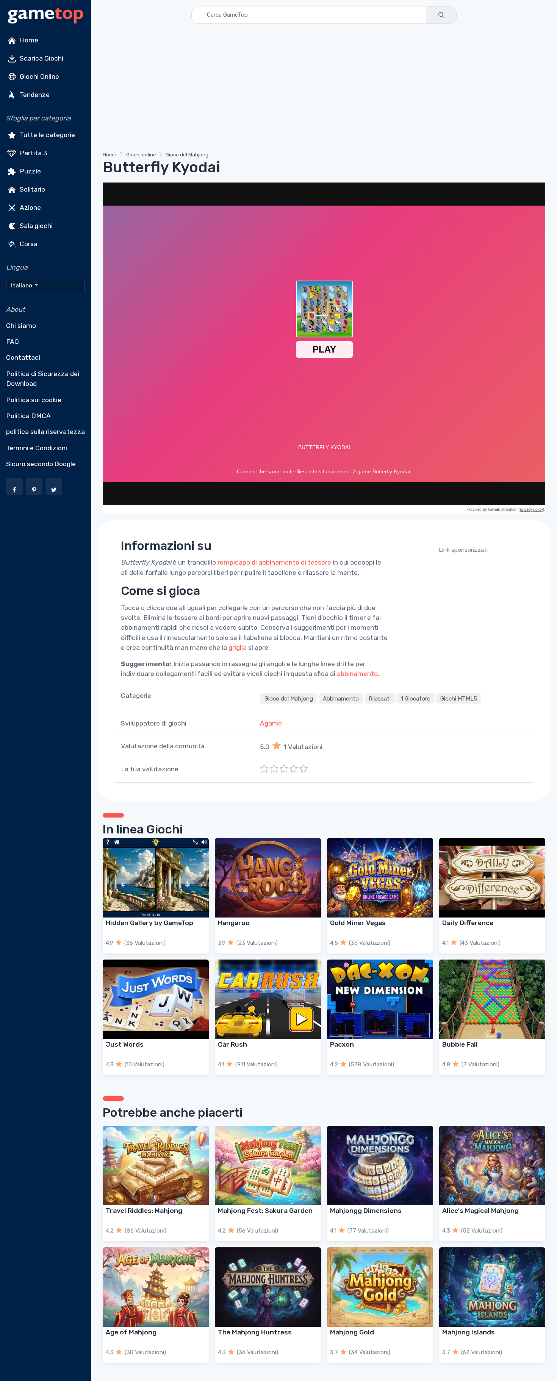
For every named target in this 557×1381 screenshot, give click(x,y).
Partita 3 (32, 153)
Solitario (31, 189)
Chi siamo (21, 325)
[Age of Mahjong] (156, 1287)
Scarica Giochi (40, 58)
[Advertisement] (324, 89)
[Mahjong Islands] (492, 1287)
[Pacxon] (380, 999)
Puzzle (29, 171)
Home (28, 40)
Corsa (28, 244)
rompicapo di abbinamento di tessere (274, 562)
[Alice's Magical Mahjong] (492, 1165)
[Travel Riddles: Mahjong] (156, 1165)
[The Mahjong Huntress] (268, 1287)
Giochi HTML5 (458, 698)
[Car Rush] (268, 999)
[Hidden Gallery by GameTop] (156, 878)
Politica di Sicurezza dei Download (42, 378)
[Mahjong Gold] (380, 1287)
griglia (237, 647)
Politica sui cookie (33, 400)
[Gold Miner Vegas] (380, 878)
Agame (271, 723)
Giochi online (141, 155)
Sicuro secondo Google (41, 464)
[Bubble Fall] (492, 999)
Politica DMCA (28, 416)
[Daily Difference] (492, 878)
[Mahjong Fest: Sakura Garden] (268, 1165)
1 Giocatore (415, 698)
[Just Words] (156, 999)
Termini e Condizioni (36, 448)
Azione (29, 207)
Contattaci (23, 357)
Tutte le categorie (46, 135)
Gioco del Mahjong (187, 155)
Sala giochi (35, 225)
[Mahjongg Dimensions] (380, 1165)
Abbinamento (341, 698)
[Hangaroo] (268, 878)
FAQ (12, 341)
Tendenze (34, 94)
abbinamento (357, 673)
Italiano (22, 285)
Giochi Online (38, 76)
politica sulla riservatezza (45, 431)
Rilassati (380, 698)
